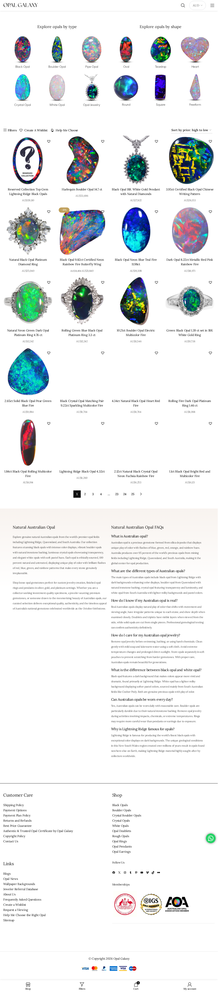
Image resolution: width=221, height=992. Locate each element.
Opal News (10, 879)
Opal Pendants (122, 846)
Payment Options (15, 810)
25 (132, 494)
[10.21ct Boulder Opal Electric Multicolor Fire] (136, 301)
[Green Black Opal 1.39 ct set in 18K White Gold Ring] (190, 301)
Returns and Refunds (17, 820)
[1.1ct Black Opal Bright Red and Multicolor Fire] (190, 442)
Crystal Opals (121, 820)
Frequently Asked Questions (22, 899)
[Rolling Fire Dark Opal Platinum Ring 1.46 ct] (190, 372)
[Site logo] (20, 5)
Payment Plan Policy (16, 815)
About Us (9, 894)
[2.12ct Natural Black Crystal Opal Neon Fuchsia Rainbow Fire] (136, 442)
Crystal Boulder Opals (126, 815)
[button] (49, 141)
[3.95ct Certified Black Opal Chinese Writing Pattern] (190, 160)
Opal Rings (119, 841)
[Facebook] (113, 872)
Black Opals (120, 805)
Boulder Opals (121, 810)
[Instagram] (124, 872)
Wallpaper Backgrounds (19, 884)
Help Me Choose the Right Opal (24, 915)
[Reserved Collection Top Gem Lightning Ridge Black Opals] (28, 160)
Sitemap (8, 920)
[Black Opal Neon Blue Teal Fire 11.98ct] (136, 231)
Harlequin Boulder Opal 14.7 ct (82, 189)
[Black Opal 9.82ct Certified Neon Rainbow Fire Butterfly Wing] (82, 231)
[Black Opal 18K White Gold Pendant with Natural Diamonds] (136, 160)
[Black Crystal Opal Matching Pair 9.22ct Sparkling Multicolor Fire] (82, 372)
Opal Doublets (121, 831)
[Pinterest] (136, 872)
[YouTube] (141, 872)
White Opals (120, 826)
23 (116, 494)
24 (124, 494)
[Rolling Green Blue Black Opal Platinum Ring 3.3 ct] (82, 301)
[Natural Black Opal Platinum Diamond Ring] (28, 231)
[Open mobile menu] (212, 5)
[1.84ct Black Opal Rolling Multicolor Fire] (28, 442)
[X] (119, 872)
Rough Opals (120, 836)
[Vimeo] (147, 872)
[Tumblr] (130, 872)
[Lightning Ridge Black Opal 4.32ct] (82, 442)
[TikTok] (153, 872)
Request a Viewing (15, 910)
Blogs (7, 874)
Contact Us (10, 841)
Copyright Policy (14, 836)
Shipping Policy (13, 805)
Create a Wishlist (14, 905)
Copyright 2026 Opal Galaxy (110, 959)
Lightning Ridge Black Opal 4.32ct (82, 471)
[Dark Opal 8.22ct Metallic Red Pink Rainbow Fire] (190, 231)
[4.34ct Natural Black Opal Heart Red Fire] (136, 372)
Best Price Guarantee (17, 826)
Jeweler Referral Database (20, 889)
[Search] (183, 5)
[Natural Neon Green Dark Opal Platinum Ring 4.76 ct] (28, 301)
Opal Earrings (121, 852)
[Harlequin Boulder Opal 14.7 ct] (82, 160)
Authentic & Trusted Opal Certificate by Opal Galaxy (38, 831)
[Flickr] (158, 872)
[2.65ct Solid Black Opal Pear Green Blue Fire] (28, 372)
